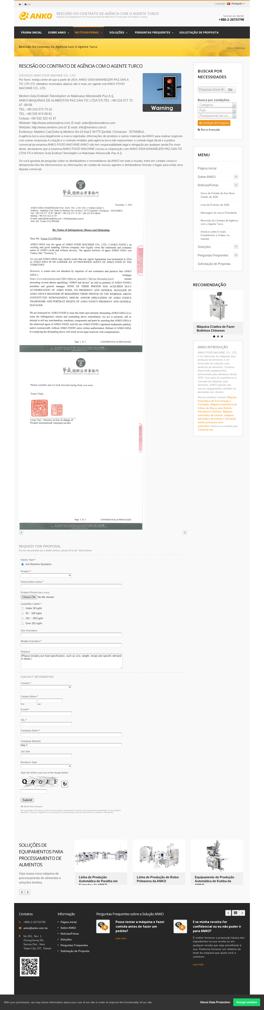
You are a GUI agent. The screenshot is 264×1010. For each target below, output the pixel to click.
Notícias (240, 48)
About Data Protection (215, 1002)
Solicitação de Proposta (199, 32)
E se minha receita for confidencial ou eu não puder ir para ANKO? (217, 926)
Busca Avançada (210, 129)
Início (230, 48)
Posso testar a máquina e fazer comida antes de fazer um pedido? (140, 926)
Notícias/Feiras (87, 32)
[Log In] (20, 4)
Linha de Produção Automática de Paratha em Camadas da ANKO (98, 881)
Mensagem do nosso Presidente (219, 213)
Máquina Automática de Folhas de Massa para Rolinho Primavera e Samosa (217, 408)
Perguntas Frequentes (153, 32)
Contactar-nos (205, 429)
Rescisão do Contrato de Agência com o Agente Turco (219, 222)
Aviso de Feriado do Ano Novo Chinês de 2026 (218, 195)
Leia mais (121, 938)
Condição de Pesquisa (215, 123)
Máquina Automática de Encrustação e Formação (217, 401)
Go (230, 89)
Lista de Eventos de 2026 (215, 205)
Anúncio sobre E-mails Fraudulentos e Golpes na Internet (215, 235)
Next (28, 892)
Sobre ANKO (57, 32)
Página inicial (31, 32)
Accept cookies (246, 1002)
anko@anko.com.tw (35, 928)
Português (237, 3)
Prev (22, 892)
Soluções (117, 32)
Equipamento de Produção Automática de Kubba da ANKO (214, 881)
